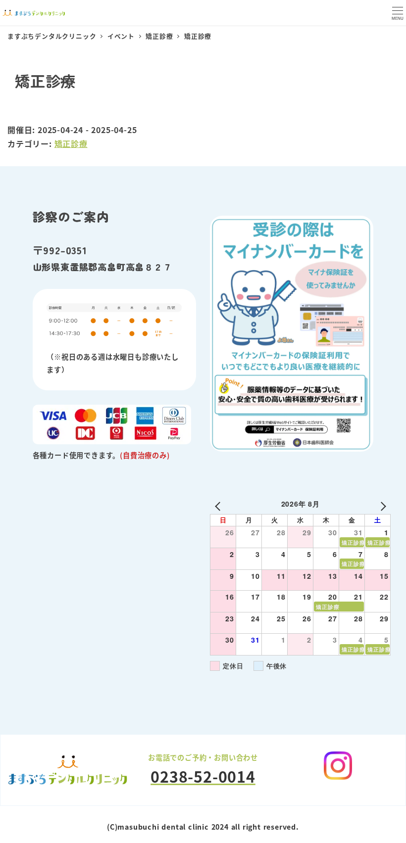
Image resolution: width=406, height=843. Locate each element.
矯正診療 (71, 143)
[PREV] (219, 505)
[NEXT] (381, 505)
